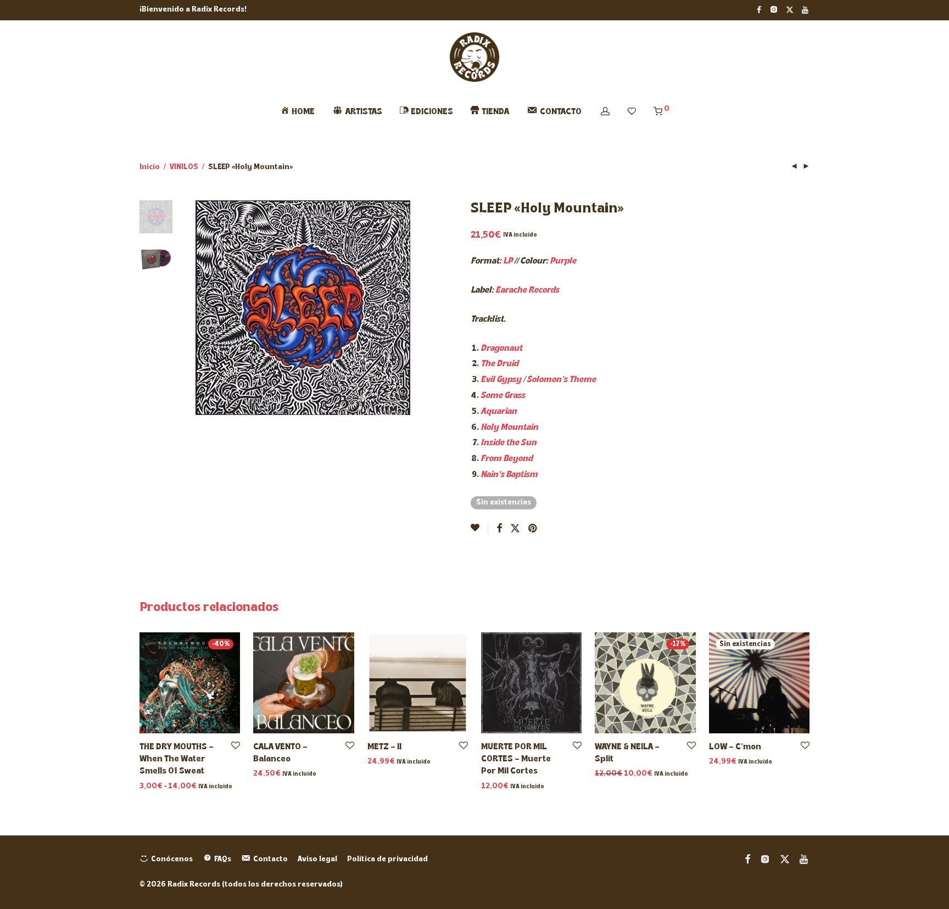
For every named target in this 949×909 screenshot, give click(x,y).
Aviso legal (317, 859)
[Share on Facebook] (499, 529)
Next (404, 308)
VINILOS (184, 167)
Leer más (723, 762)
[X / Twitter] (790, 9)
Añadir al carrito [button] (280, 774)
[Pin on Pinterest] (533, 529)
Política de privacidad (387, 859)
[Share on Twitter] (515, 529)
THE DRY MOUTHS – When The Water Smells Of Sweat (176, 759)
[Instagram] (773, 9)
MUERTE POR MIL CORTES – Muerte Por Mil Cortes (516, 759)
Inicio (149, 167)
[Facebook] (759, 9)
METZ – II (384, 747)
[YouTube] (806, 9)
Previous (202, 308)
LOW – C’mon (735, 747)
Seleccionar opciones (176, 787)
